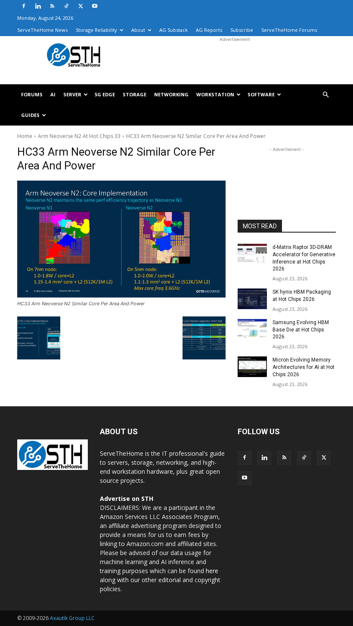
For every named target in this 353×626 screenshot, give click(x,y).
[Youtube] (94, 6)
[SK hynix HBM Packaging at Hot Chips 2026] (252, 298)
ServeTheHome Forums (289, 30)
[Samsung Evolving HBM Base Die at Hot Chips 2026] (252, 329)
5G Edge (105, 94)
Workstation (215, 94)
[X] (80, 6)
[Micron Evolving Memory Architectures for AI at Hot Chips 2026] (252, 366)
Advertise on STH (126, 498)
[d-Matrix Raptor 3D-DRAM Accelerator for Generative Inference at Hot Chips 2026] (252, 254)
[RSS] (52, 6)
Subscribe (241, 30)
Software (261, 94)
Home (24, 136)
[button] (325, 95)
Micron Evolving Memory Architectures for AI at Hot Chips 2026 (303, 367)
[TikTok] (66, 6)
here (212, 571)
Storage (134, 94)
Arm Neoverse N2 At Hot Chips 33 (79, 136)
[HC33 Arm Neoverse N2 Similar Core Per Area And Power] (121, 239)
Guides (30, 115)
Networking (171, 94)
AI (53, 94)
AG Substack (173, 30)
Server (72, 94)
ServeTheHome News (42, 30)
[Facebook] (23, 6)
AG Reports (209, 30)
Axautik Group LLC (72, 618)
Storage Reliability (96, 30)
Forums (32, 94)
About (138, 30)
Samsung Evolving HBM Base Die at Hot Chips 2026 (300, 329)
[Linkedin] (37, 6)
